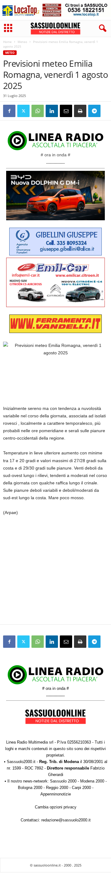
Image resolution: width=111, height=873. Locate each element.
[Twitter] (23, 111)
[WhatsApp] (37, 111)
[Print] (80, 111)
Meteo (22, 42)
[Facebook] (9, 111)
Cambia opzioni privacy (55, 807)
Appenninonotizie (55, 794)
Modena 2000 (92, 781)
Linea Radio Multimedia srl (29, 742)
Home (7, 42)
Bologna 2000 (30, 787)
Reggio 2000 (57, 787)
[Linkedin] (52, 111)
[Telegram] (94, 111)
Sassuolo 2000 (63, 781)
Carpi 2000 (81, 787)
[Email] (66, 111)
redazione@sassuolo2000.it (66, 820)
